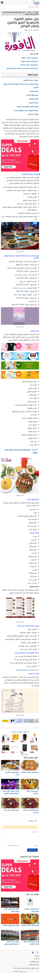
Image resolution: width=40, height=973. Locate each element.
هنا (28, 666)
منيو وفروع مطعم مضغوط (29, 57)
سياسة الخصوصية (34, 964)
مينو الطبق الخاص (32, 95)
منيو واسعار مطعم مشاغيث (29, 64)
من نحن (37, 955)
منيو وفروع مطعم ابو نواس (29, 61)
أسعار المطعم (33, 102)
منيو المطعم (34, 91)
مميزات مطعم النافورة (30, 80)
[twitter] (32, 952)
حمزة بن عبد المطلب (20, 287)
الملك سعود (18, 294)
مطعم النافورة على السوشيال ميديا (26, 110)
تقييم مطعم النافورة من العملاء (27, 106)
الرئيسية (36, 12)
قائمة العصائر (33, 98)
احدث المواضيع (34, 961)
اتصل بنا (36, 958)
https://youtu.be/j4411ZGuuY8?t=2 (27, 670)
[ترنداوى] (36, 2)
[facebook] (37, 952)
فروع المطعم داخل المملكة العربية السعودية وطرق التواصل (20, 85)
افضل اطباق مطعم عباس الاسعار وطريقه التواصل (22, 68)
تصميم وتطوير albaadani (20, 972)
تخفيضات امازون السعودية (20, 731)
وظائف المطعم (33, 114)
